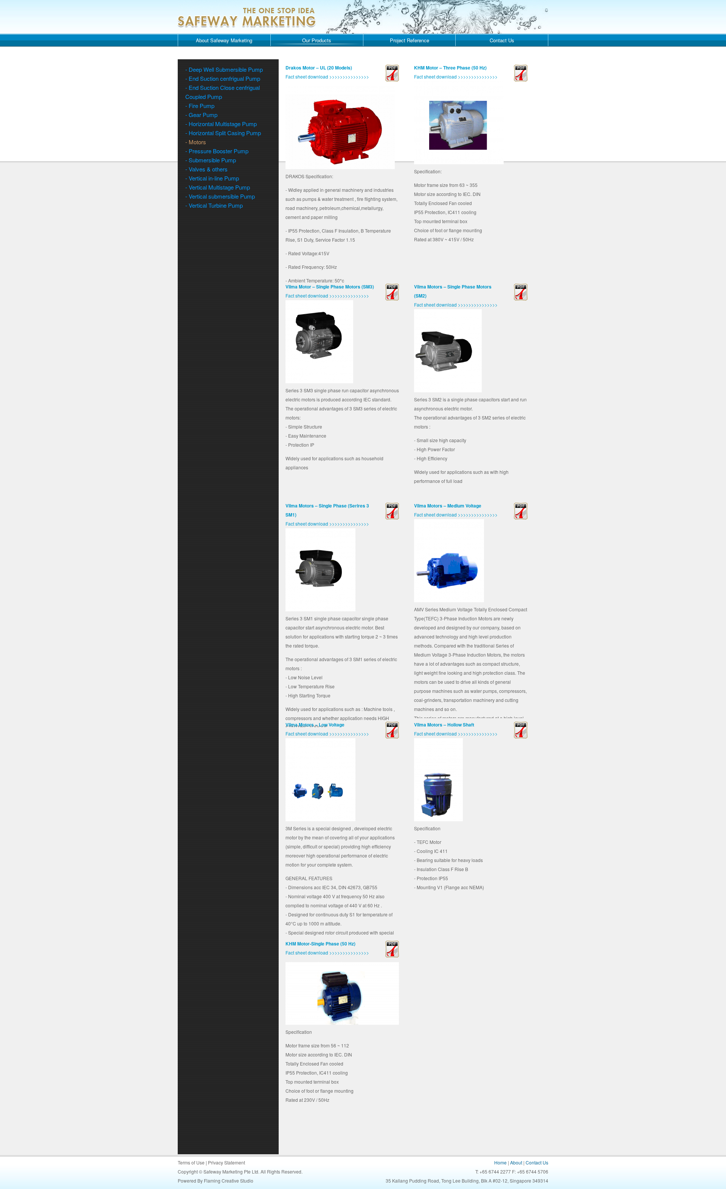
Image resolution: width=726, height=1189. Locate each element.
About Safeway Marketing (224, 40)
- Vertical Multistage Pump (217, 187)
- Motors (195, 142)
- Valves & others (206, 169)
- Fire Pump (199, 105)
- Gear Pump (201, 115)
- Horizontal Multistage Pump (221, 124)
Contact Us (502, 40)
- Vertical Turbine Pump (214, 205)
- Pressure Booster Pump (216, 151)
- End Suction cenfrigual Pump (222, 78)
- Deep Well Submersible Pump (224, 69)
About (516, 1163)
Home (500, 1163)
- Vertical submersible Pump (220, 196)
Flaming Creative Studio (228, 1180)
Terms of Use (191, 1162)
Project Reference (409, 40)
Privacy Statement (226, 1162)
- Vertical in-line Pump (212, 178)
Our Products (316, 40)
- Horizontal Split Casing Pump (223, 133)
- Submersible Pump (210, 160)
